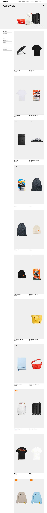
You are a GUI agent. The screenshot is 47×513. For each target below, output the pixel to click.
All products (5, 31)
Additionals (9, 6)
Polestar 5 (32, 1)
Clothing (4, 20)
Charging (36, 1)
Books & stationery (6, 40)
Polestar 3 (23, 1)
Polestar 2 (19, 1)
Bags (4, 15)
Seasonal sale (5, 11)
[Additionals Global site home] (5, 1)
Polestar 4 (27, 1)
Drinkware (4, 22)
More (39, 1)
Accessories (5, 13)
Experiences (5, 49)
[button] (43, 5)
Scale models (5, 24)
